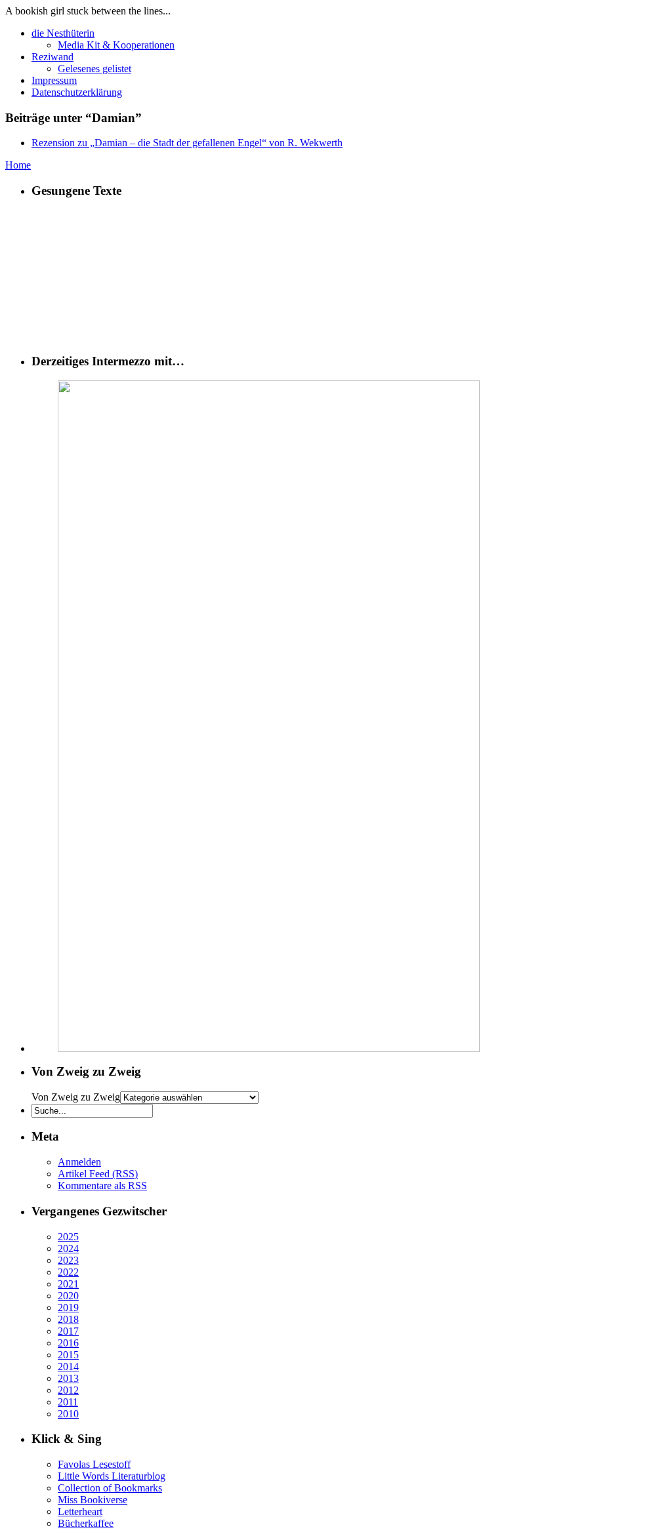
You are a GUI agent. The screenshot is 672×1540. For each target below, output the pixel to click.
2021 (68, 1283)
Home (18, 165)
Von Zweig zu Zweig (76, 1097)
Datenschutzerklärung (77, 92)
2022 (68, 1272)
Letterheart (80, 1511)
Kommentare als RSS (102, 1185)
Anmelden (79, 1161)
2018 (68, 1319)
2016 (68, 1342)
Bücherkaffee (86, 1523)
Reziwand (53, 56)
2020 (68, 1295)
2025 (68, 1236)
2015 (68, 1354)
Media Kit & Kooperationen (116, 45)
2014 (68, 1366)
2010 (68, 1413)
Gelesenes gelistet (94, 68)
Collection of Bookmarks (110, 1487)
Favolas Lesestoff (94, 1464)
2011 (68, 1402)
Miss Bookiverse (92, 1499)
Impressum (54, 80)
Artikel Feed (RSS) (98, 1173)
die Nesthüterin (63, 33)
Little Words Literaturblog (111, 1476)
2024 (68, 1248)
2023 (68, 1260)
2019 (68, 1307)
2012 (68, 1390)
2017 (68, 1331)
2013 (68, 1378)
